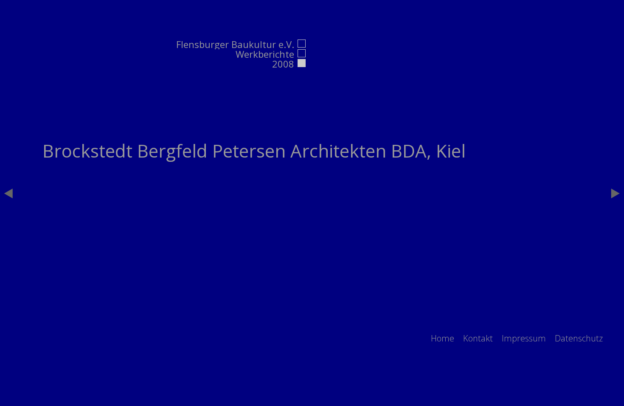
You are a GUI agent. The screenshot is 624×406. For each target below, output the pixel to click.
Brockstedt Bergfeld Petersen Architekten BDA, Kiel (254, 150)
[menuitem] (442, 338)
